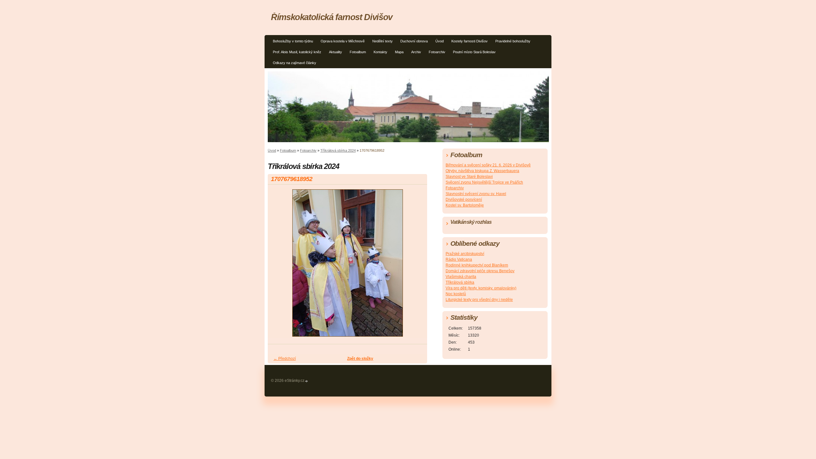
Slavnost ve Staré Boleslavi (469, 176)
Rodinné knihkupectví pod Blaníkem (477, 265)
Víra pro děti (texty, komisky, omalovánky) (481, 288)
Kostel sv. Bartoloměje (465, 205)
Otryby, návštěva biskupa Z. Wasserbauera (482, 171)
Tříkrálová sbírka (460, 282)
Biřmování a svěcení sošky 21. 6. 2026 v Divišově (488, 165)
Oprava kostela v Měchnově (343, 41)
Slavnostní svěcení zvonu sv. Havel (476, 194)
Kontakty (380, 52)
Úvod (439, 41)
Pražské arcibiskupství (465, 253)
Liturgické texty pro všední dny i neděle (479, 299)
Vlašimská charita (461, 276)
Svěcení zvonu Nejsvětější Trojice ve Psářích (484, 182)
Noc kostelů (456, 294)
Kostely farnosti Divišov (469, 41)
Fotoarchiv (437, 52)
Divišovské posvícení (464, 199)
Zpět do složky (360, 358)
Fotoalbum (358, 52)
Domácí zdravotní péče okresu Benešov (480, 271)
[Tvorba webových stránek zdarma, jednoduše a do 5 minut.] (306, 381)
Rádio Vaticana (459, 259)
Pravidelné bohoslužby (512, 41)
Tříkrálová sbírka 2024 (338, 150)
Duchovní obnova (414, 41)
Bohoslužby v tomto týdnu (293, 41)
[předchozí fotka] (278, 266)
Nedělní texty (382, 41)
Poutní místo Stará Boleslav (474, 52)
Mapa (399, 52)
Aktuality (335, 52)
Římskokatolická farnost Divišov (331, 17)
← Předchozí (284, 358)
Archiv (416, 52)
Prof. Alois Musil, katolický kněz (297, 52)
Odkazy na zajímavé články (294, 63)
